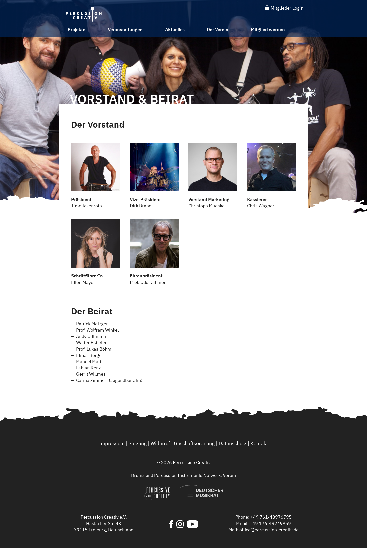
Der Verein (217, 29)
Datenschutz (232, 443)
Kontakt (259, 443)
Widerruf (160, 443)
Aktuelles (175, 29)
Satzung (138, 443)
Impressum (112, 443)
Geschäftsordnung (194, 443)
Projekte (76, 29)
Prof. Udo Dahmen (148, 279)
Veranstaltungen (125, 29)
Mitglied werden (268, 29)
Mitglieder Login (286, 8)
